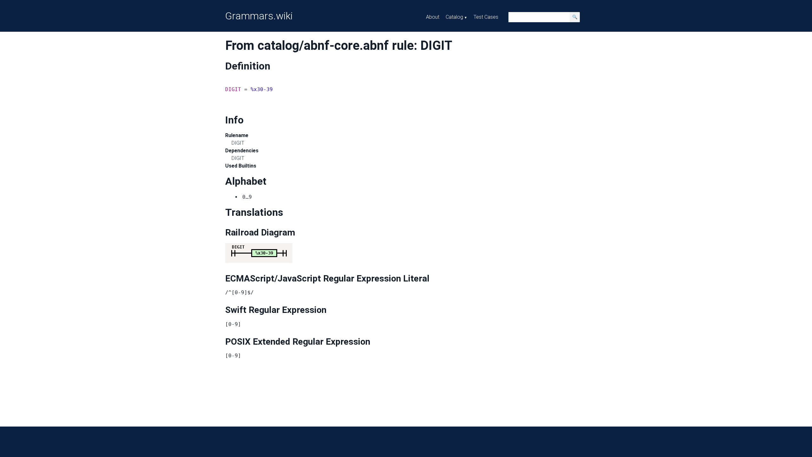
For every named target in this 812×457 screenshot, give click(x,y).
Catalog (454, 17)
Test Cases (486, 17)
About (432, 17)
